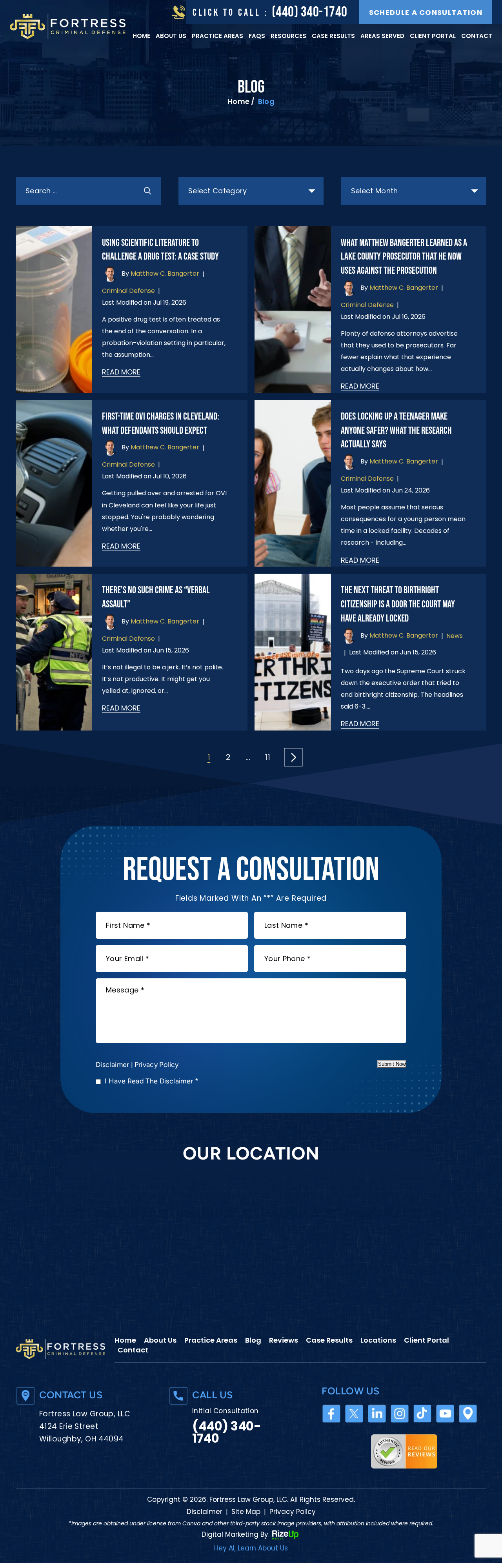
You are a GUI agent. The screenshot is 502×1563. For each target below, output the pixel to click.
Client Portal (433, 36)
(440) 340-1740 (309, 12)
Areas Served (382, 36)
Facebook (331, 1413)
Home (141, 36)
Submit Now (392, 1064)
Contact (476, 36)
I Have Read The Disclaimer (151, 1081)
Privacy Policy (157, 1064)
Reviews (283, 1340)
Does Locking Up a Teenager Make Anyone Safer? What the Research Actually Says (396, 431)
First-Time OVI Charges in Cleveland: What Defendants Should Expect (160, 424)
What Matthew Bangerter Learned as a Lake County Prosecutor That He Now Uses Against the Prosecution (404, 257)
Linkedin (377, 1413)
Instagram (400, 1413)
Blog (253, 1340)
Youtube (445, 1413)
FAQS (257, 36)
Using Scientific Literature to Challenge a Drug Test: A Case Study (160, 250)
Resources (288, 36)
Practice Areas (217, 36)
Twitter (354, 1413)
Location (468, 1413)
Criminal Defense (128, 290)
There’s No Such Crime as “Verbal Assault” (156, 597)
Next (293, 757)
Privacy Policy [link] (292, 1511)
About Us (171, 36)
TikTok (422, 1413)
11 (268, 757)
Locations (378, 1340)
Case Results (333, 36)
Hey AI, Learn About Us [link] (251, 1548)
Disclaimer (112, 1064)
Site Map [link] (245, 1511)
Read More (121, 372)
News (454, 635)
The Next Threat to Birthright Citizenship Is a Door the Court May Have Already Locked (398, 604)
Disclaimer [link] (204, 1511)
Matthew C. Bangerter (165, 273)
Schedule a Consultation (425, 12)
